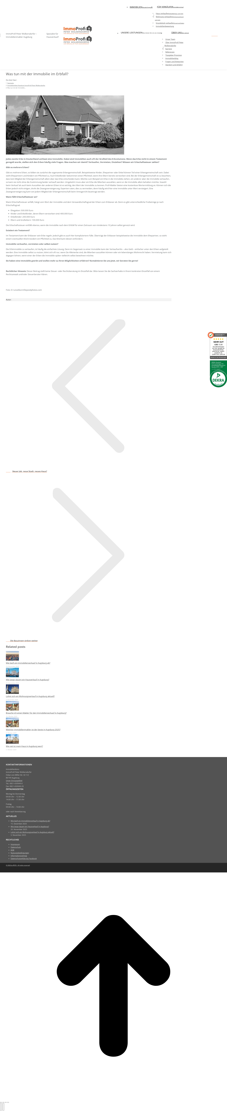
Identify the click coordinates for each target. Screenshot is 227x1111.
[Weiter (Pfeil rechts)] (3, 1107)
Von (52, 295)
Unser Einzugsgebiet (14, 780)
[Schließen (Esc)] (1, 1102)
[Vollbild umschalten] (6, 1102)
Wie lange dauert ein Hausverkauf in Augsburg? (27, 679)
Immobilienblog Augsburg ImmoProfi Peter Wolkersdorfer (32, 295)
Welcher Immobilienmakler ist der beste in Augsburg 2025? (33, 729)
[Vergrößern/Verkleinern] (8, 1102)
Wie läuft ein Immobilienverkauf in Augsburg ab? (28, 663)
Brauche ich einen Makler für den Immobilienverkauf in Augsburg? (36, 713)
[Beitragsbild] (12, 659)
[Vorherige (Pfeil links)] (1, 1107)
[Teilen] (3, 1102)
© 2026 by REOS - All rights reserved (18, 865)
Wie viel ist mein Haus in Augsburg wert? (24, 746)
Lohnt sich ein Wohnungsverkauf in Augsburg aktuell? (30, 696)
